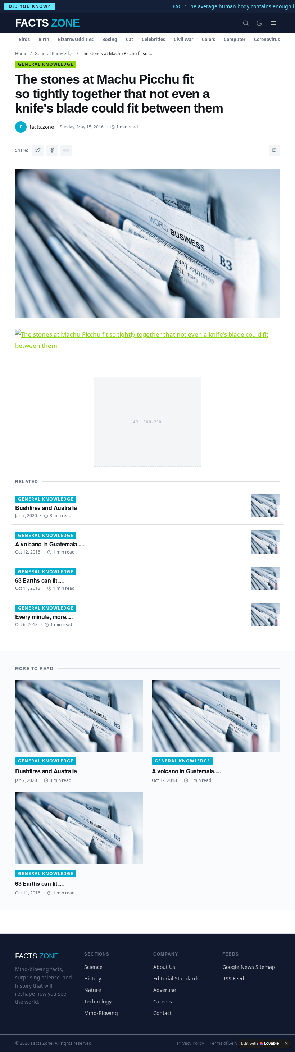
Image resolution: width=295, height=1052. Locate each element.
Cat (129, 39)
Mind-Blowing (101, 1013)
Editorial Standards (176, 978)
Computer (234, 39)
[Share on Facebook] (52, 150)
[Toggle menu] (273, 23)
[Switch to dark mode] (259, 23)
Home (21, 53)
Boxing (109, 39)
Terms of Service (226, 1043)
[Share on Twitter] (38, 150)
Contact (162, 1013)
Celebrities (153, 39)
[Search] (246, 23)
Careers (162, 1001)
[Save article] (274, 150)
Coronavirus (267, 39)
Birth (43, 39)
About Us (164, 967)
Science (93, 967)
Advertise (164, 990)
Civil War (183, 39)
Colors (208, 39)
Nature (92, 990)
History (92, 978)
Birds (24, 39)
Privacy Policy (190, 1043)
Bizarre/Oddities (76, 39)
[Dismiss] (286, 1043)
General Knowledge (54, 53)
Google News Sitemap (248, 967)
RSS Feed (233, 978)
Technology (98, 1001)
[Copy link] (66, 150)
